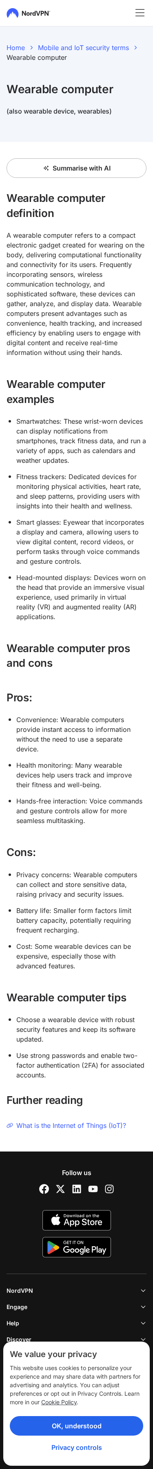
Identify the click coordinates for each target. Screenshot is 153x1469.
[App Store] (76, 1220)
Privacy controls (76, 1447)
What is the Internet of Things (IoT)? (71, 1125)
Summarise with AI (82, 168)
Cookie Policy (59, 1402)
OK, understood (77, 1426)
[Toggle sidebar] (139, 13)
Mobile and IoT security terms (83, 48)
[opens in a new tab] (44, 1189)
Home (16, 48)
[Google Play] (76, 1247)
